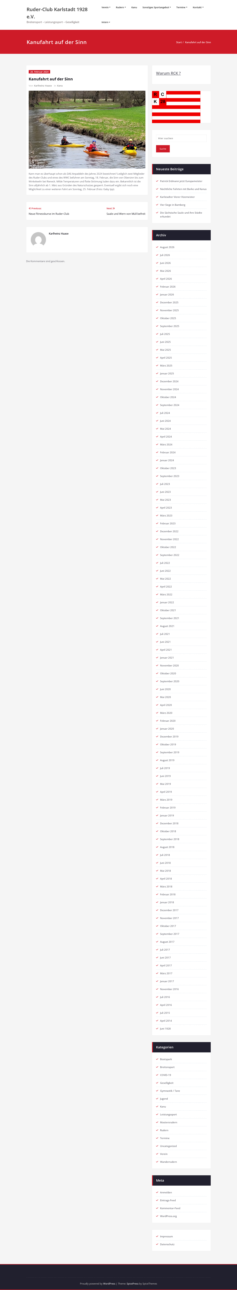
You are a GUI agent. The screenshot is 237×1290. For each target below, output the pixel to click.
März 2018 (166, 886)
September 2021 (169, 618)
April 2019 (166, 791)
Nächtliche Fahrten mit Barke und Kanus (183, 189)
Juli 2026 (165, 255)
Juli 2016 (165, 997)
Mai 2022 (165, 578)
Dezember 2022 (169, 531)
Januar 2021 (167, 657)
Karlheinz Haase (43, 85)
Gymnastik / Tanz (170, 1090)
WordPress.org (168, 1216)
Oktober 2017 (168, 926)
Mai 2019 (165, 783)
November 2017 (169, 918)
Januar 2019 (167, 815)
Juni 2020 (165, 689)
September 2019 (169, 752)
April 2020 (166, 705)
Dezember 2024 (169, 381)
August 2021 (167, 626)
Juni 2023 (165, 491)
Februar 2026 (168, 286)
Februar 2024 (168, 452)
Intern (105, 22)
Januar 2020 (167, 728)
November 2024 (169, 389)
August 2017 (167, 941)
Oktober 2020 (168, 673)
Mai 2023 (165, 499)
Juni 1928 (165, 1028)
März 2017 (166, 973)
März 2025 (166, 365)
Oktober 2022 (168, 547)
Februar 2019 (168, 807)
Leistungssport (168, 1114)
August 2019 (167, 760)
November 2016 (169, 989)
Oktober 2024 (168, 397)
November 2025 (169, 310)
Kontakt (197, 7)
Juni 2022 (165, 570)
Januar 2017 (167, 981)
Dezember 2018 (169, 823)
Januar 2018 (167, 902)
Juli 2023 (165, 484)
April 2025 (166, 357)
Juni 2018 (165, 862)
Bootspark (166, 1059)
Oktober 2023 (168, 468)
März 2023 (166, 515)
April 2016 (166, 1004)
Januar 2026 (167, 294)
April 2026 (166, 278)
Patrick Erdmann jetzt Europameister (181, 181)
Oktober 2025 (168, 318)
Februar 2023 (168, 523)
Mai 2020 (165, 697)
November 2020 (169, 665)
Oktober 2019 (168, 744)
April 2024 (166, 436)
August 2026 (167, 247)
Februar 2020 (168, 720)
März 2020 (166, 712)
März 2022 (166, 594)
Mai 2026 (165, 270)
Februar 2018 (168, 894)
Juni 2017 (165, 957)
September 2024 (169, 405)
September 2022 (169, 555)
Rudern (120, 7)
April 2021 (166, 649)
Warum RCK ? (168, 73)
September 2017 (169, 933)
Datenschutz (167, 1244)
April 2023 (166, 507)
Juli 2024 (165, 412)
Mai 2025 (165, 349)
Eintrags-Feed (168, 1200)
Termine (180, 7)
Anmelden (166, 1192)
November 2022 (169, 539)
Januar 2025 (167, 373)
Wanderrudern (168, 1161)
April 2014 (166, 1020)
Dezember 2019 (169, 736)
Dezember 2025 (169, 302)
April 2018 (166, 878)
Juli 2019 (165, 768)
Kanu (134, 7)
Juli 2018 (165, 855)
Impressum (166, 1236)
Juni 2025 (165, 341)
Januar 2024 (167, 460)
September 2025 (169, 326)
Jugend (164, 1098)
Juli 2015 (165, 1012)
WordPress (109, 1283)
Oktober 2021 (168, 610)
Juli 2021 (165, 633)
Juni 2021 (165, 641)
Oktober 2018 (168, 831)
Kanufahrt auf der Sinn (198, 42)
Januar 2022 (167, 602)
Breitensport (167, 1067)
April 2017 (166, 965)
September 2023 (169, 476)
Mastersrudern (168, 1122)
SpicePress (132, 1283)
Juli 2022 (165, 562)
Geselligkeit (166, 1082)
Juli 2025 (165, 334)
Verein (105, 7)
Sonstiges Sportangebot (156, 7)
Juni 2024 (165, 420)
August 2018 (167, 847)
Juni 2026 (165, 263)
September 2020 (169, 681)
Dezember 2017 (169, 910)
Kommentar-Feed (170, 1208)
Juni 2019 (165, 776)
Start (179, 42)
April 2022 (166, 586)
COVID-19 (165, 1075)
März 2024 (166, 444)
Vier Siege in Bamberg (172, 204)
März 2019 (166, 799)
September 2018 (169, 839)
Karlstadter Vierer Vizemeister (177, 196)
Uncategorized (168, 1146)
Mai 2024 (165, 428)
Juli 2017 (165, 949)
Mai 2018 (165, 870)
